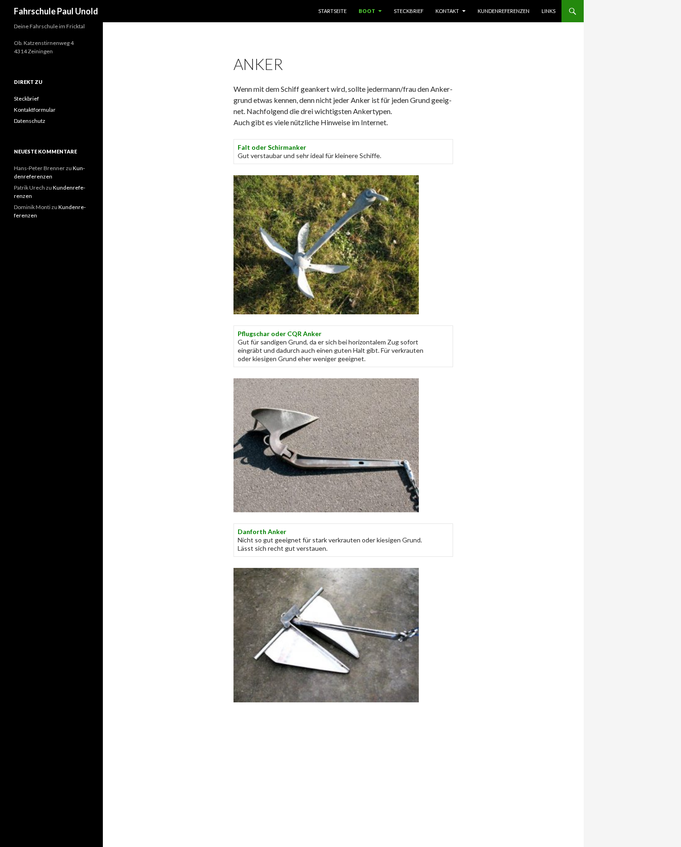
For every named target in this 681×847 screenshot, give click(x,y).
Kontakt (447, 11)
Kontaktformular (35, 109)
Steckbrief (408, 11)
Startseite (332, 11)
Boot (367, 11)
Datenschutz (29, 120)
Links (548, 11)
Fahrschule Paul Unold (56, 11)
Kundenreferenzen (504, 11)
